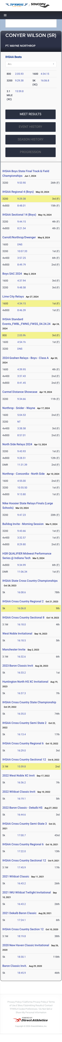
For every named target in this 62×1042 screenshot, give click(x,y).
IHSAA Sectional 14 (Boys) (19, 214)
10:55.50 (22, 487)
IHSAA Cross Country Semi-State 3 (24, 823)
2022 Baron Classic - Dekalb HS (22, 807)
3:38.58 (21, 428)
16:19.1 (21, 798)
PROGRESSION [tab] (30, 152)
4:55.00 (21, 480)
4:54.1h (21, 342)
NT (19, 421)
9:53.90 (21, 182)
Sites (19, 1005)
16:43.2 (21, 883)
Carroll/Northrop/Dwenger (19, 237)
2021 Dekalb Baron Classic (19, 913)
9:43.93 (21, 451)
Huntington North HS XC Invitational (25, 681)
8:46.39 (21, 310)
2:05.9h (21, 335)
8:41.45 (21, 382)
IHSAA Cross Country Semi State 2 (24, 723)
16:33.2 (21, 672)
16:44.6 (21, 814)
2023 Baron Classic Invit (17, 665)
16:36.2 (21, 782)
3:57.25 (21, 257)
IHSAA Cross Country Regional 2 (23, 601)
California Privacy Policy (35, 1002)
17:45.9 (21, 867)
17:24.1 (21, 920)
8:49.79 (21, 264)
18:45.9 (21, 972)
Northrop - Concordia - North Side (23, 473)
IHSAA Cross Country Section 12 (23, 929)
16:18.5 (21, 640)
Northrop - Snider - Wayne (18, 408)
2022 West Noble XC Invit (18, 775)
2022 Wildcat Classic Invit (18, 791)
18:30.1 (21, 956)
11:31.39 (22, 464)
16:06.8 (45, 80)
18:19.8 (21, 936)
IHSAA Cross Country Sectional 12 (24, 759)
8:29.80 (21, 544)
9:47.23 (21, 514)
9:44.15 (21, 221)
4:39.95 (21, 369)
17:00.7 (21, 835)
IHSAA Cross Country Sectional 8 (23, 617)
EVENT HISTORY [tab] (30, 127)
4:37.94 (21, 280)
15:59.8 (19, 91)
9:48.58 (21, 287)
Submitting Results (33, 1005)
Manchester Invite (13, 649)
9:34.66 (21, 398)
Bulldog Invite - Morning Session (23, 524)
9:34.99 (21, 565)
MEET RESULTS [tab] (30, 114)
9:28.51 (21, 458)
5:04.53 (21, 414)
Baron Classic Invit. (14, 965)
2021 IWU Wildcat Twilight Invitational (26, 892)
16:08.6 (21, 592)
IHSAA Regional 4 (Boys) (18, 191)
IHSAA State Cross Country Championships (30, 580)
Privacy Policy (14, 1002)
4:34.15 (45, 73)
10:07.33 (22, 251)
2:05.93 (19, 73)
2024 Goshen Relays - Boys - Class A (25, 358)
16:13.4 (21, 734)
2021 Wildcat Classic (15, 876)
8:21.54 (21, 228)
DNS (19, 244)
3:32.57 (21, 537)
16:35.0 (21, 713)
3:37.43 (21, 376)
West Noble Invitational (17, 633)
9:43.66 (21, 530)
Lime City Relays (13, 296)
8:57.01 (21, 435)
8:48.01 (21, 205)
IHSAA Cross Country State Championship (29, 702)
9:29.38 (19, 80)
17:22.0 (21, 851)
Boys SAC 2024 (12, 273)
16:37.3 (21, 693)
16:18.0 (21, 624)
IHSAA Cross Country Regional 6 (23, 743)
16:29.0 (21, 750)
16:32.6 (21, 656)
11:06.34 (22, 571)
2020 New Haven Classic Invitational (25, 945)
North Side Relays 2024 (17, 444)
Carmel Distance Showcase (19, 391)
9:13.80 (21, 494)
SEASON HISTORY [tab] (30, 139)
